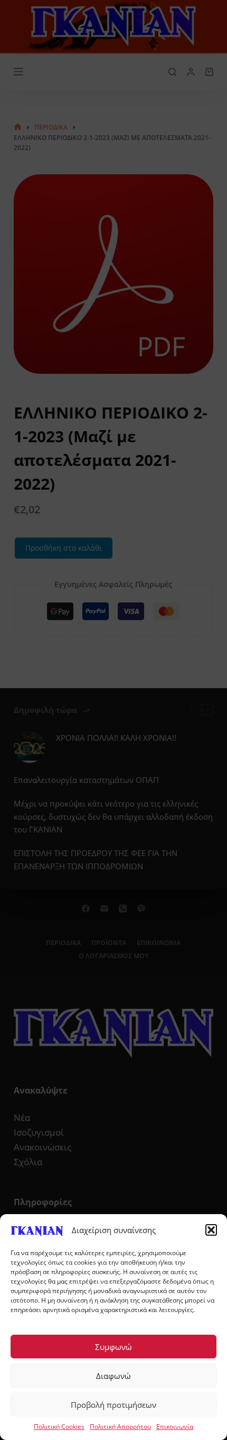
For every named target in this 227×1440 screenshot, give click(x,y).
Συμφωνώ (113, 1347)
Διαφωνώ (113, 1376)
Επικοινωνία (174, 1426)
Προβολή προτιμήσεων (113, 1404)
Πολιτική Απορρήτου (120, 1426)
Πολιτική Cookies (59, 1426)
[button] (211, 1230)
